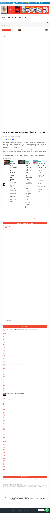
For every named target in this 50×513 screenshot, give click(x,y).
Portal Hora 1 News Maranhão (8, 136)
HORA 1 (4, 130)
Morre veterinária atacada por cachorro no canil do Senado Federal (17, 364)
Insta (42, 23)
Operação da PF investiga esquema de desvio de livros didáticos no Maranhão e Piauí (20, 440)
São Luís (31, 23)
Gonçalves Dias (23, 23)
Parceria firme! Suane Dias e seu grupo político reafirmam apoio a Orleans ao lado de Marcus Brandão (13, 172)
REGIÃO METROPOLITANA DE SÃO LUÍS (18, 211)
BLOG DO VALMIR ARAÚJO (16, 17)
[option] (10, 183)
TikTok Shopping (14, 23)
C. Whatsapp (16, 25)
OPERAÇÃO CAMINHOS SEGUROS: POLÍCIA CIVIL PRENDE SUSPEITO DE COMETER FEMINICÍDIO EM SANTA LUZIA (23, 216)
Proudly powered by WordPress (17, 510)
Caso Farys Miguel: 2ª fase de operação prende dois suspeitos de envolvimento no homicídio (21, 329)
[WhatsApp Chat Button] (47, 510)
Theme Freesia (36, 510)
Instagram (36, 23)
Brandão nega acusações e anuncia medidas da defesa (24, 29)
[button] (4, 184)
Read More (28, 206)
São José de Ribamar (31, 211)
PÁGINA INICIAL (5, 23)
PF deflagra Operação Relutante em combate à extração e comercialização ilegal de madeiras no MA (25, 218)
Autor (9, 25)
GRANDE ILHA (6, 211)
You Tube (4, 25)
